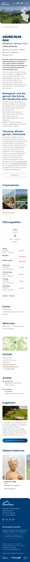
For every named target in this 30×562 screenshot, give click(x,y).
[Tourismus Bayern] (5, 558)
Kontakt (4, 544)
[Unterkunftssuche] (21, 3)
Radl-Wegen (7, 78)
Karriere (14, 547)
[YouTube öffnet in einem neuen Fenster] (10, 520)
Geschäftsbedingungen (9, 545)
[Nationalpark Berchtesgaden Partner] (25, 558)
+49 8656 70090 (9, 369)
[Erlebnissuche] (18, 3)
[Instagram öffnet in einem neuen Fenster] (3, 520)
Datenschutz (18, 544)
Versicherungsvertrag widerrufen (11, 549)
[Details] (13, 485)
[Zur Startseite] (5, 3)
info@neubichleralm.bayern (10, 366)
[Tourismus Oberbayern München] (15, 558)
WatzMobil (9, 391)
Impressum (11, 544)
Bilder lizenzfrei (6, 547)
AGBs (18, 545)
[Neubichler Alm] (8, 199)
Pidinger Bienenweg (19, 163)
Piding (18, 74)
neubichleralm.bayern (9, 364)
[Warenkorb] (14, 3)
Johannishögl (22, 161)
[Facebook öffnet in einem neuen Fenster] (7, 520)
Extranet (23, 545)
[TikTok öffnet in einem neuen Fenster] (13, 520)
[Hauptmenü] (27, 3)
